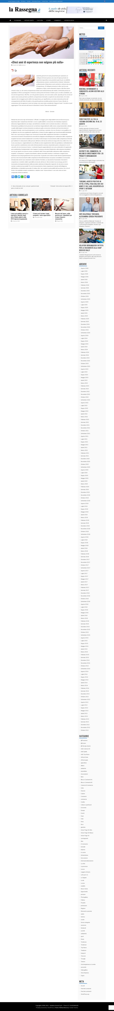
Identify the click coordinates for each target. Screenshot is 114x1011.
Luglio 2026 (84, 271)
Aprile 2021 (84, 447)
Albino (82, 765)
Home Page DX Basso (87, 833)
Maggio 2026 (84, 276)
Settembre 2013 (85, 699)
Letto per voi (84, 875)
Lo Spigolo (84, 877)
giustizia (83, 827)
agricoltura (84, 763)
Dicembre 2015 (85, 626)
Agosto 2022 (84, 402)
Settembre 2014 (85, 668)
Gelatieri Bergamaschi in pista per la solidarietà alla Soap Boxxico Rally (91, 247)
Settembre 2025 (85, 299)
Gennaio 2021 (85, 456)
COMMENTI (57, 20)
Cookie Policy (45, 1)
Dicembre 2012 (85, 724)
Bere (82, 777)
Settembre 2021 (85, 433)
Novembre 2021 (85, 428)
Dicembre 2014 (85, 660)
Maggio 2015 (84, 646)
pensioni (83, 894)
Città (82, 788)
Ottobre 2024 (85, 330)
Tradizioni (83, 950)
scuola (82, 919)
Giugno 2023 (84, 374)
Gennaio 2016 (85, 624)
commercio (84, 799)
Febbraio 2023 (85, 386)
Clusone (83, 791)
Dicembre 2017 (85, 559)
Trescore (83, 956)
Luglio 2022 (84, 405)
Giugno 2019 (84, 509)
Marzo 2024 (84, 349)
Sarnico (83, 917)
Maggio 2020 (84, 478)
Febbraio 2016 (85, 621)
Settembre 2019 (85, 500)
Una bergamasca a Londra (88, 964)
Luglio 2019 (84, 506)
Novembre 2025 (85, 293)
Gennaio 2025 (85, 321)
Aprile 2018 (84, 548)
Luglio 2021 (84, 439)
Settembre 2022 (85, 400)
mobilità (83, 886)
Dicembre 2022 (85, 391)
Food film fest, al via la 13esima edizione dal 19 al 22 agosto (90, 121)
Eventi (82, 813)
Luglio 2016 (84, 607)
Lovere (83, 883)
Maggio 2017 (84, 579)
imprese (83, 849)
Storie (82, 939)
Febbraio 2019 (85, 520)
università (83, 967)
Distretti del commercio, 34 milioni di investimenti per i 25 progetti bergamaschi (91, 153)
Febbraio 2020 (85, 486)
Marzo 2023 (84, 383)
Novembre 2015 (85, 629)
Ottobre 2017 (85, 565)
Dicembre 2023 (85, 358)
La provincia (84, 866)
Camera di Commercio (87, 785)
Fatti (82, 819)
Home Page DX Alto (86, 830)
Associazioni (84, 774)
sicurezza (83, 925)
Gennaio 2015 (85, 657)
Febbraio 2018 (85, 554)
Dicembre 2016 (85, 593)
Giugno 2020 (84, 475)
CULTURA (40, 20)
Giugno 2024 (84, 341)
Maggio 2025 (84, 310)
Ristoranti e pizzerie (86, 911)
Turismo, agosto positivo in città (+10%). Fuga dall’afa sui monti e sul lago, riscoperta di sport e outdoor (91, 185)
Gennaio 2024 (85, 355)
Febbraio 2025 (85, 318)
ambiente (83, 768)
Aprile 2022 (84, 414)
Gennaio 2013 (85, 722)
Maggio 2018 (84, 545)
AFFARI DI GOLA (69, 20)
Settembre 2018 (85, 534)
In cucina (83, 852)
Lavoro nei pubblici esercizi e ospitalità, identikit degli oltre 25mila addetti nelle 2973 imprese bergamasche (19, 216)
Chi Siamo (23, 1)
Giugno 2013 (84, 708)
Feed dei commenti (86, 991)
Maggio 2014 (84, 680)
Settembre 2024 (85, 332)
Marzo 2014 (84, 685)
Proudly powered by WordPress (45, 1007)
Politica (83, 900)
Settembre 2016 (85, 601)
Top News (84, 947)
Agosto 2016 (84, 604)
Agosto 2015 (84, 638)
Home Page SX (85, 835)
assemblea (84, 771)
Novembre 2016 (85, 596)
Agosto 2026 (84, 268)
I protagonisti (84, 838)
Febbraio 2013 (85, 719)
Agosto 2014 (84, 671)
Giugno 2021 (84, 442)
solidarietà (83, 933)
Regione (83, 908)
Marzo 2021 (84, 450)
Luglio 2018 (84, 540)
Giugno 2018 (84, 542)
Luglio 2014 (84, 674)
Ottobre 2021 (85, 430)
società (83, 931)
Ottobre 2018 (85, 531)
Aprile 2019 (84, 514)
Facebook (104, 1)
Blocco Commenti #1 (86, 779)
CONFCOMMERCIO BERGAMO (56, 1)
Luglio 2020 (84, 472)
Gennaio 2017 (85, 590)
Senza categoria (85, 922)
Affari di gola (84, 760)
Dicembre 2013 (85, 694)
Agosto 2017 (84, 570)
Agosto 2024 (84, 335)
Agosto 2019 (84, 503)
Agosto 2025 (84, 302)
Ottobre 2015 (85, 632)
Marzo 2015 (84, 652)
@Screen (83, 743)
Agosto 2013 (84, 702)
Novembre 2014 (85, 663)
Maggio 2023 (84, 377)
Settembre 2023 (85, 366)
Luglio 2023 (84, 372)
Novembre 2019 (85, 495)
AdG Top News (85, 754)
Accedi (83, 986)
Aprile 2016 (84, 615)
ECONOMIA (17, 20)
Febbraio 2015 (85, 654)
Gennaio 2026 (85, 288)
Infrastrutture (84, 855)
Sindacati (83, 928)
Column (83, 793)
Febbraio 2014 (85, 688)
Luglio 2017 (84, 573)
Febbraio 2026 (85, 285)
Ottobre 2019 (85, 498)
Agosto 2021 (84, 436)
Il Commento (84, 844)
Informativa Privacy (36, 1)
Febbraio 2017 (85, 587)
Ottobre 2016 (85, 598)
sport (82, 936)
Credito (83, 802)
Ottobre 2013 (85, 696)
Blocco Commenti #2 (86, 782)
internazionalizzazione (87, 861)
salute (82, 914)
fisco (82, 824)
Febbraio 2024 (85, 352)
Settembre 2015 (85, 635)
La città (83, 863)
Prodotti (83, 903)
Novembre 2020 (85, 461)
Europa (83, 810)
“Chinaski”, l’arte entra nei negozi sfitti (60, 186)
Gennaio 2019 (85, 523)
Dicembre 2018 (85, 526)
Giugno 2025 (84, 307)
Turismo (83, 961)
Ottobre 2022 (85, 397)
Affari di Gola (84, 757)
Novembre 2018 (85, 528)
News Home (84, 889)
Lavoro (83, 869)
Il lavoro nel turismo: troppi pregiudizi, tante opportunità (41, 214)
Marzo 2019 (84, 517)
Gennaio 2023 (85, 388)
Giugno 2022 (84, 408)
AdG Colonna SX (85, 749)
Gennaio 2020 (85, 489)
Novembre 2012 (85, 727)
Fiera (82, 821)
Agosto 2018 (84, 537)
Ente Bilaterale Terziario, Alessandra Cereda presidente (91, 215)
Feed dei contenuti (86, 988)
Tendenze (83, 942)
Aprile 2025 (84, 313)
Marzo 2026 (84, 282)
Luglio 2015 (84, 640)
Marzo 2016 (84, 618)
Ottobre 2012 (85, 730)
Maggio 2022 (84, 411)
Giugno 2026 (84, 274)
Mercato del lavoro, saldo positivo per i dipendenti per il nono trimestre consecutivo (63, 216)
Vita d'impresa (85, 973)
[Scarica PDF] (12, 71)
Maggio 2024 (84, 344)
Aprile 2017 (84, 582)
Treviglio (83, 959)
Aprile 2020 (84, 481)
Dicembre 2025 (85, 290)
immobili (83, 847)
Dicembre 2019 (85, 492)
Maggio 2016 (84, 612)
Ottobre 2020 (85, 464)
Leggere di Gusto (85, 872)
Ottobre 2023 (85, 363)
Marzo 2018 (84, 551)
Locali (82, 880)
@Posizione (84, 740)
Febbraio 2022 (85, 419)
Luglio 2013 (84, 705)
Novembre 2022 (85, 394)
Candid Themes (73, 1007)
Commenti (83, 796)
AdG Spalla (84, 751)
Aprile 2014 (84, 682)
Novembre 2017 (85, 562)
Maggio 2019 (84, 512)
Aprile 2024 (84, 346)
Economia (83, 807)
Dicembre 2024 (85, 324)
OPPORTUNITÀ (29, 20)
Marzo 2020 (84, 484)
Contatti (28, 1)
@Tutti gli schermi (86, 746)
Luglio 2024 (84, 338)
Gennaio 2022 (85, 422)
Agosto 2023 (84, 369)
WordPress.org (85, 994)
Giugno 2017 (84, 576)
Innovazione (84, 858)
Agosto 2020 (84, 470)
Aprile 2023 (84, 380)
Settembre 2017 (85, 568)
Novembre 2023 (85, 360)
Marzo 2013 (84, 716)
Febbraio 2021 (85, 453)
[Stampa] (15, 71)
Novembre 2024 (85, 327)
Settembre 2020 (85, 467)
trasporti (83, 953)
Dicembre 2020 (85, 458)
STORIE (48, 20)
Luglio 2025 (84, 304)
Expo (82, 816)
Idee (82, 841)
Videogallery (84, 970)
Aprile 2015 (84, 649)
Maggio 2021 (84, 444)
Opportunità (84, 891)
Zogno (82, 975)
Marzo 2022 (84, 416)
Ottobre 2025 (85, 296)
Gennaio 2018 (85, 556)
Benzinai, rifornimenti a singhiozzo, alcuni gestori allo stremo (91, 91)
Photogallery (84, 897)
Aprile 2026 (84, 279)
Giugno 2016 (84, 610)
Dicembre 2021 (85, 425)
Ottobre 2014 (85, 666)
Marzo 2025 (84, 316)
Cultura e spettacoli (86, 805)
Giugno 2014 (84, 677)
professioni (84, 905)
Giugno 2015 (84, 643)
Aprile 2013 (84, 713)
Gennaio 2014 (85, 691)
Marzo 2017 (84, 584)
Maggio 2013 (84, 710)
